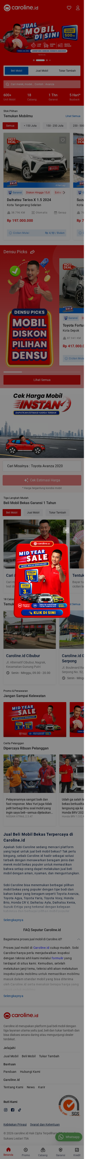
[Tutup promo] (66, 530)
